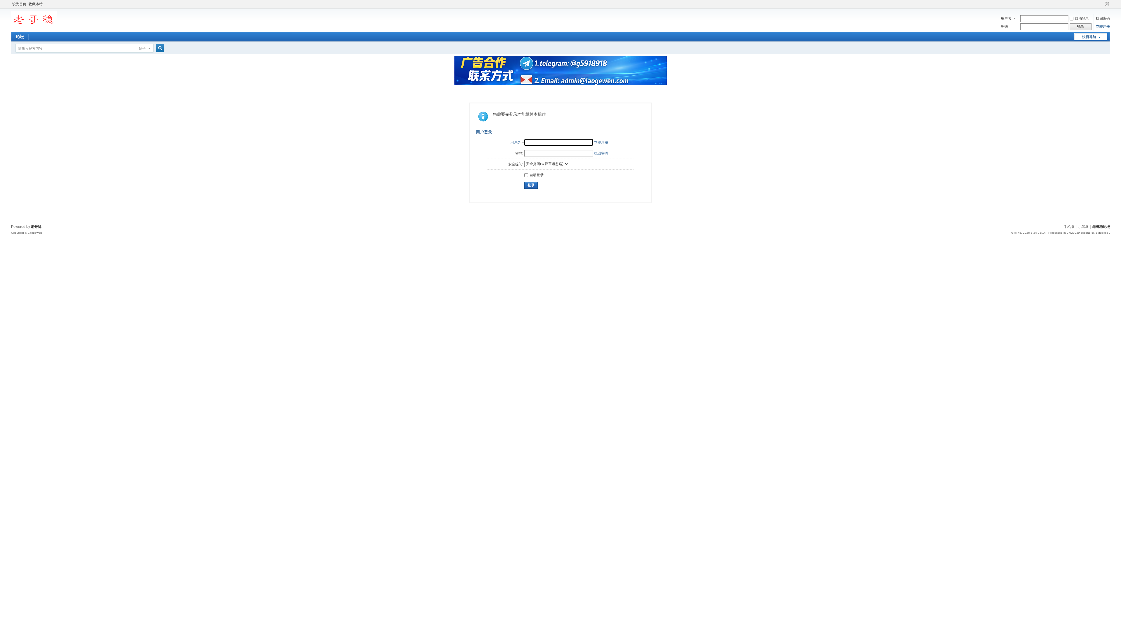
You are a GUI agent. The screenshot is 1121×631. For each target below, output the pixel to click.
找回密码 (1103, 18)
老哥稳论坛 (1101, 227)
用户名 (1006, 18)
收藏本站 (36, 4)
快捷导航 (1089, 37)
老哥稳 (36, 227)
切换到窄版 (1106, 4)
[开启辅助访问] (1101, 4)
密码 (1004, 27)
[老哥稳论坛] (34, 28)
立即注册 (1103, 27)
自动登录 (1082, 18)
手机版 (1069, 227)
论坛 (20, 36)
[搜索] (159, 48)
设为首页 (19, 4)
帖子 (142, 48)
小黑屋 (1083, 227)
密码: (519, 153)
